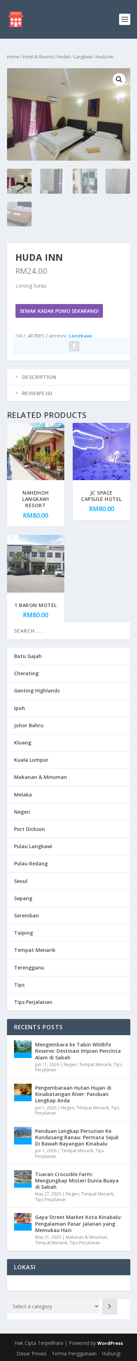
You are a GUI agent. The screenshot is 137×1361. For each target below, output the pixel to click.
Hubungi (111, 1353)
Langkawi (83, 57)
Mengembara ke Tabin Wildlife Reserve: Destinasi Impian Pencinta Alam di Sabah (78, 1050)
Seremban (26, 915)
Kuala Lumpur (31, 759)
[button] (119, 79)
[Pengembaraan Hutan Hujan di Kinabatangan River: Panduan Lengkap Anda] (23, 1092)
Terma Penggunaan (74, 1353)
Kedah (64, 57)
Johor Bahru (29, 725)
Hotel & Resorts (38, 57)
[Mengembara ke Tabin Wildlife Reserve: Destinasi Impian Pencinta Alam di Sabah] (23, 1049)
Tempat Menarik (35, 950)
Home (13, 57)
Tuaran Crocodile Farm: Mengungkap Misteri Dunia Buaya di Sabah (77, 1180)
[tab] (68, 377)
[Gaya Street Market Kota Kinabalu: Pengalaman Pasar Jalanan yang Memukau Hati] (23, 1222)
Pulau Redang (31, 863)
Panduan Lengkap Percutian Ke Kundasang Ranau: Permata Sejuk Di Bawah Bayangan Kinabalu (77, 1137)
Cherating (26, 673)
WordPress (110, 1343)
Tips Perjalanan (33, 1002)
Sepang (23, 898)
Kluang (22, 742)
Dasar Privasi (31, 1353)
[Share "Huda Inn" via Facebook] (74, 346)
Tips (19, 984)
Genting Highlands (37, 690)
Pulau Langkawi (33, 846)
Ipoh (19, 708)
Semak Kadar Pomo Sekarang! (59, 311)
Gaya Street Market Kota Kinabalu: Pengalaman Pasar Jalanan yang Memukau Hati (78, 1223)
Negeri (22, 811)
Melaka (23, 794)
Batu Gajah (28, 656)
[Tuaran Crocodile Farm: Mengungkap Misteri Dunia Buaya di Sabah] (23, 1179)
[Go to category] (109, 1307)
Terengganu (29, 967)
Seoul (20, 881)
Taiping (23, 932)
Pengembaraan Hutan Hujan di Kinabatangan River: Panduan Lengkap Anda (73, 1094)
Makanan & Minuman (40, 777)
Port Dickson (29, 829)
